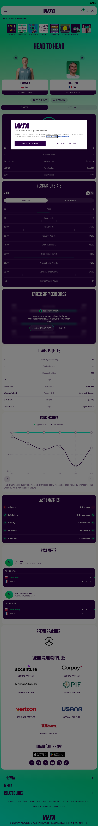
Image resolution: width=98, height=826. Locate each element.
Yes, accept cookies (30, 143)
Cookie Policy (51, 136)
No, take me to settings (66, 143)
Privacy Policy (63, 136)
